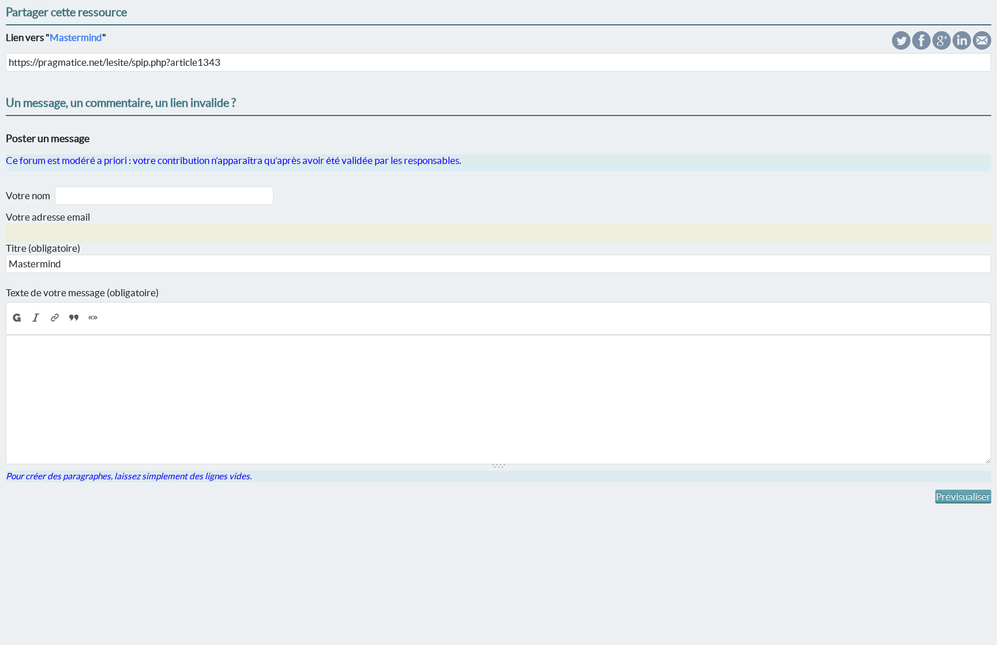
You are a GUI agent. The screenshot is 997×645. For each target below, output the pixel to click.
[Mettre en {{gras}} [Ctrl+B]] (16, 318)
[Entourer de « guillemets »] (93, 318)
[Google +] (941, 45)
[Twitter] (901, 45)
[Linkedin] (962, 45)
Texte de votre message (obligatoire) (82, 292)
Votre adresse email (48, 216)
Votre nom (28, 195)
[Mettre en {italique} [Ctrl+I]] (36, 318)
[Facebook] (921, 45)
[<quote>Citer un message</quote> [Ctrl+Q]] (74, 318)
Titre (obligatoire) (43, 248)
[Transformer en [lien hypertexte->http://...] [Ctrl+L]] (55, 318)
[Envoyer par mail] (982, 45)
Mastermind (76, 37)
